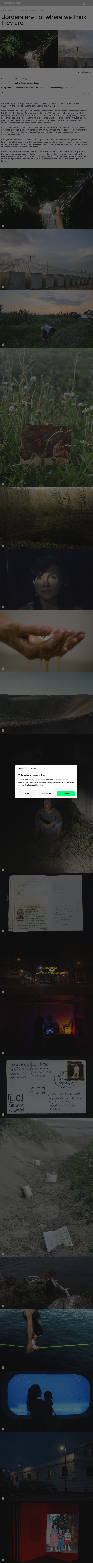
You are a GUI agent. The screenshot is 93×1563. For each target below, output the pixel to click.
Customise (46, 794)
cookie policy (37, 785)
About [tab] (42, 769)
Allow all (65, 794)
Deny (27, 794)
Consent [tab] (22, 769)
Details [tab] (33, 769)
